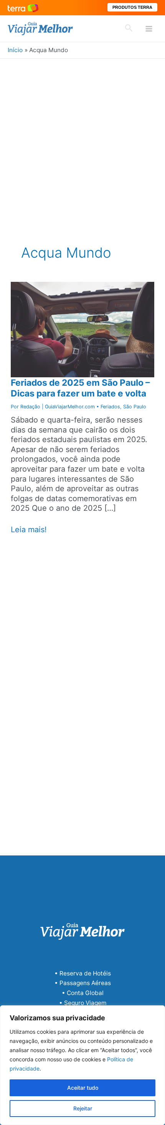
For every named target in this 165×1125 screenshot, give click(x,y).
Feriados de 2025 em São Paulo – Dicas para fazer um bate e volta (80, 388)
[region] (82, 1065)
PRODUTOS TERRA (132, 7)
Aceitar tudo (82, 1087)
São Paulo (134, 407)
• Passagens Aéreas (82, 983)
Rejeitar (82, 1108)
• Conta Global (83, 993)
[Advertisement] (82, 144)
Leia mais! (29, 530)
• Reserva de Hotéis (82, 973)
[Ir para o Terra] (23, 7)
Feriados (110, 407)
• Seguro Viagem (82, 1003)
